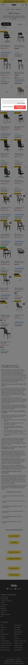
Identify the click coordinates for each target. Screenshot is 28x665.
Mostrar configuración (8, 106)
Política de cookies (21, 103)
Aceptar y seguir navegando (20, 107)
